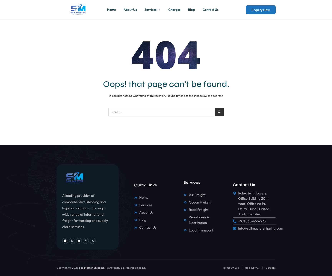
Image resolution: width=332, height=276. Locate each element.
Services (150, 10)
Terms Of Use (230, 267)
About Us (130, 10)
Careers (271, 267)
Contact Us (210, 10)
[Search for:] (166, 112)
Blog (191, 10)
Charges (174, 10)
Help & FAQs (252, 267)
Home (111, 10)
